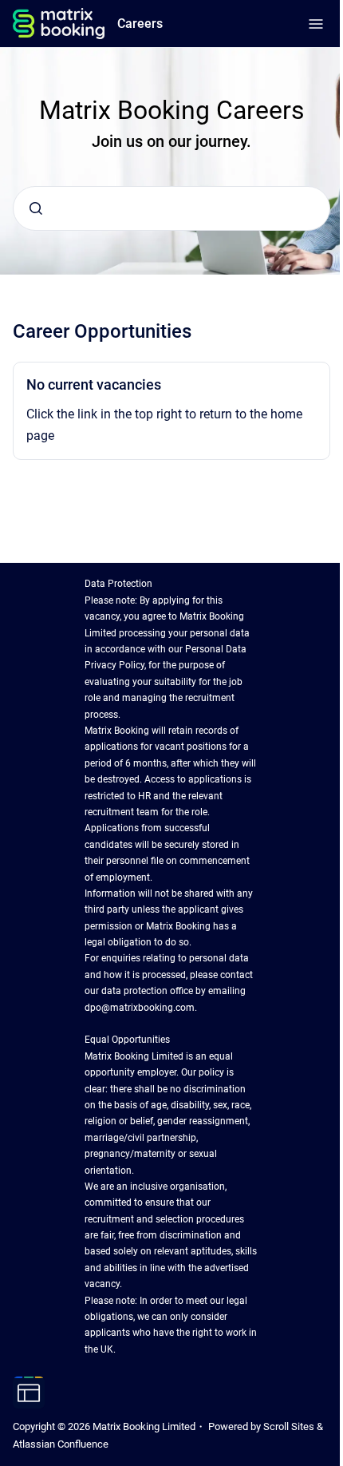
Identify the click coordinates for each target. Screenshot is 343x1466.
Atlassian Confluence (60, 1444)
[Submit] (36, 208)
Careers (140, 23)
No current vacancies (93, 384)
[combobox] (171, 208)
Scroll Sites (288, 1426)
